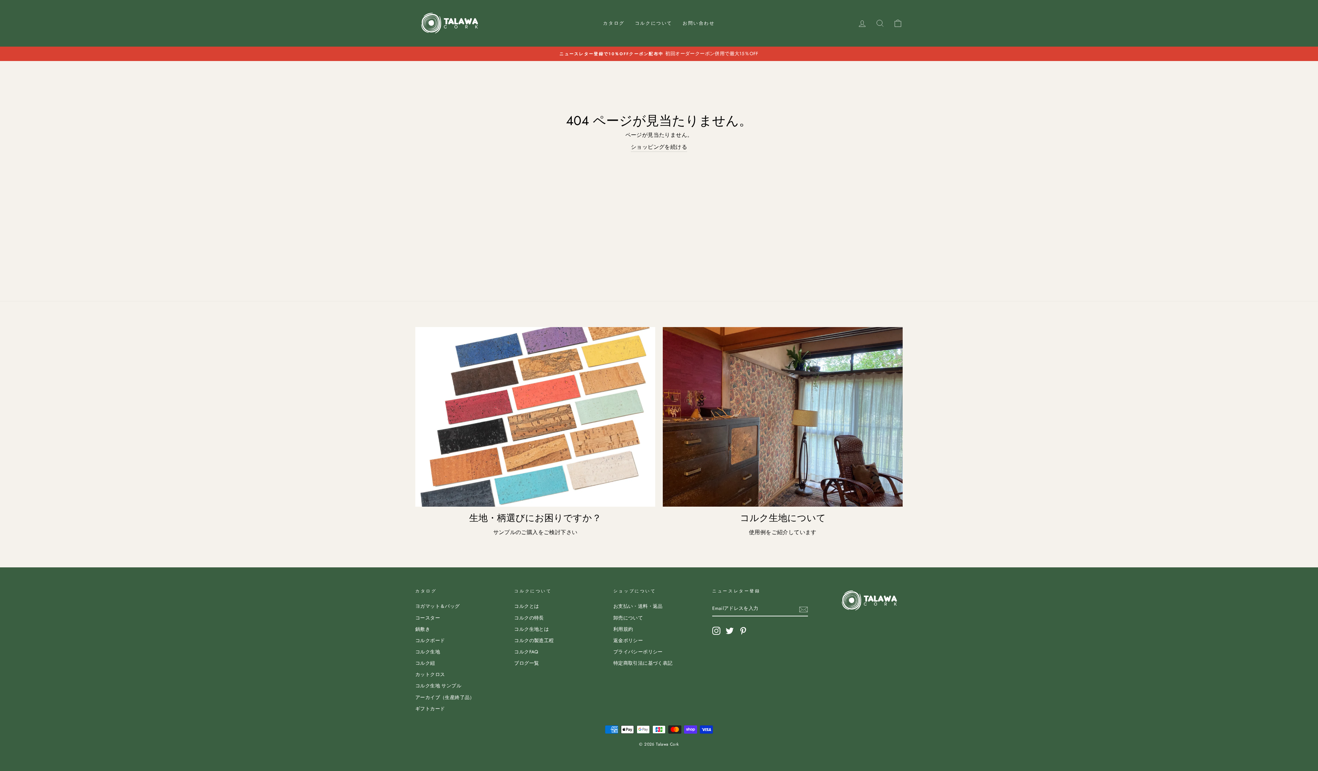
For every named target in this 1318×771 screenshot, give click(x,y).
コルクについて (653, 23)
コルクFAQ (526, 651)
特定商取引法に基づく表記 (643, 663)
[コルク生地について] (783, 417)
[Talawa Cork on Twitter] (730, 631)
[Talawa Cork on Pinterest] (743, 631)
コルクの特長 (529, 617)
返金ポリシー (628, 640)
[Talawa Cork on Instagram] (716, 631)
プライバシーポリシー (638, 651)
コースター (427, 617)
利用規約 (623, 629)
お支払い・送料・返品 (638, 606)
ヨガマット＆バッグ (437, 606)
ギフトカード (430, 708)
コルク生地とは (531, 629)
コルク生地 (427, 651)
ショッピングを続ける (659, 147)
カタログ (613, 23)
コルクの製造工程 (534, 640)
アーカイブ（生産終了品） (445, 697)
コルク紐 (425, 663)
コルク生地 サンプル (438, 685)
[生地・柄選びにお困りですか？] (535, 417)
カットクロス (430, 674)
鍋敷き (422, 629)
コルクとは (526, 606)
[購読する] (803, 608)
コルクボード (430, 640)
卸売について (628, 617)
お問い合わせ (699, 23)
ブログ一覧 (526, 663)
